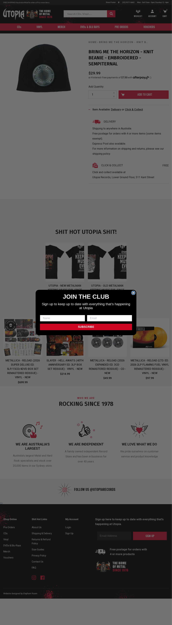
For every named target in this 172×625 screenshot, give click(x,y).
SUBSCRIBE (86, 326)
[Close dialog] (133, 293)
